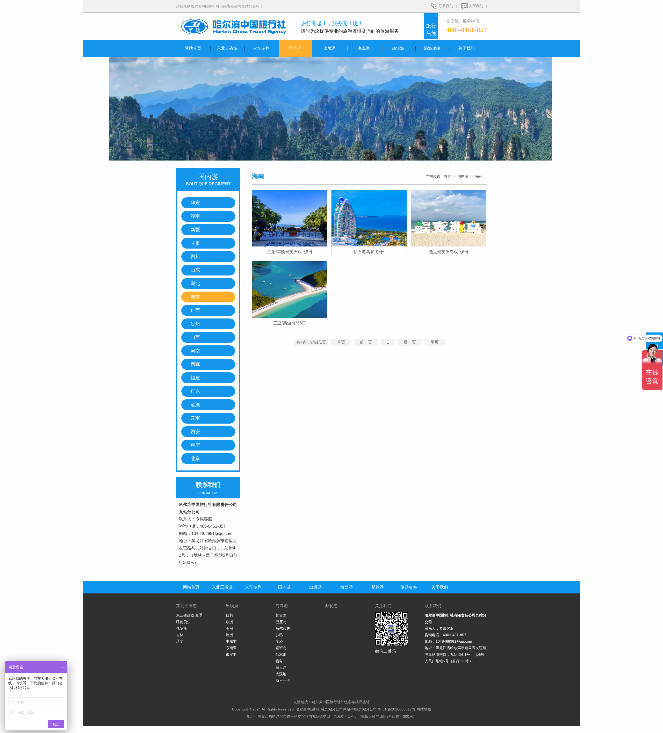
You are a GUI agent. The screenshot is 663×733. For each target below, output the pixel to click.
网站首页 (193, 48)
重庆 (195, 445)
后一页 (409, 342)
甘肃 (195, 243)
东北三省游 (227, 48)
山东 (195, 270)
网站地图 (423, 709)
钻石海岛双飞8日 (369, 252)
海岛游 (364, 48)
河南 (195, 350)
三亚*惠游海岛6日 (289, 323)
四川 (195, 256)
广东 (195, 391)
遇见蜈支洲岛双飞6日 (449, 252)
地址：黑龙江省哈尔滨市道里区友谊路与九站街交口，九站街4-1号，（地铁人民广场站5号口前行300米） (331, 716)
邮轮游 (398, 48)
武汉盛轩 (362, 702)
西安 (195, 431)
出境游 (329, 48)
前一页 (366, 342)
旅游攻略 (432, 48)
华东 (195, 202)
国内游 (295, 48)
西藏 (195, 364)
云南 (195, 418)
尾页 (434, 342)
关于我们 (476, 6)
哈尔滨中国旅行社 (326, 702)
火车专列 (261, 48)
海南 (195, 297)
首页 (447, 176)
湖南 (195, 216)
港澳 (195, 404)
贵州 (195, 323)
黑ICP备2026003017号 (396, 709)
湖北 (195, 283)
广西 (195, 310)
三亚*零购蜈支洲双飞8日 (289, 252)
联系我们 (446, 6)
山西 (195, 337)
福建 (195, 377)
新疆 (195, 229)
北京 (195, 458)
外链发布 (348, 702)
